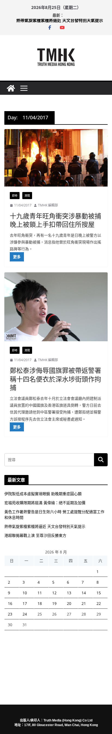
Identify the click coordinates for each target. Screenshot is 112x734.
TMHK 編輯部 (48, 205)
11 (40, 592)
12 (54, 592)
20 (69, 603)
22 (99, 603)
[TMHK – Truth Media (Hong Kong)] (10, 88)
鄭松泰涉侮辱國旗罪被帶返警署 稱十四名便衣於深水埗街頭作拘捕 (55, 379)
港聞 (27, 195)
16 (10, 603)
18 (40, 603)
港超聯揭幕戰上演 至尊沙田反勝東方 (35, 535)
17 (25, 603)
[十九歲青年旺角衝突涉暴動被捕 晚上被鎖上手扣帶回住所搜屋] (56, 158)
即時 (14, 195)
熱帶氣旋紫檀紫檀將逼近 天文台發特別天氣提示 (59, 21)
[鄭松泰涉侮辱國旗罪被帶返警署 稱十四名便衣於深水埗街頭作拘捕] (56, 306)
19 (54, 603)
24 (25, 614)
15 (99, 592)
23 (10, 614)
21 (84, 603)
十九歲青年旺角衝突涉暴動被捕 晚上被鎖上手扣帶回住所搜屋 (55, 220)
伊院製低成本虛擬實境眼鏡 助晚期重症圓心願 (43, 493)
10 (25, 592)
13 (69, 592)
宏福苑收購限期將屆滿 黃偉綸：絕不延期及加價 (44, 502)
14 (84, 592)
